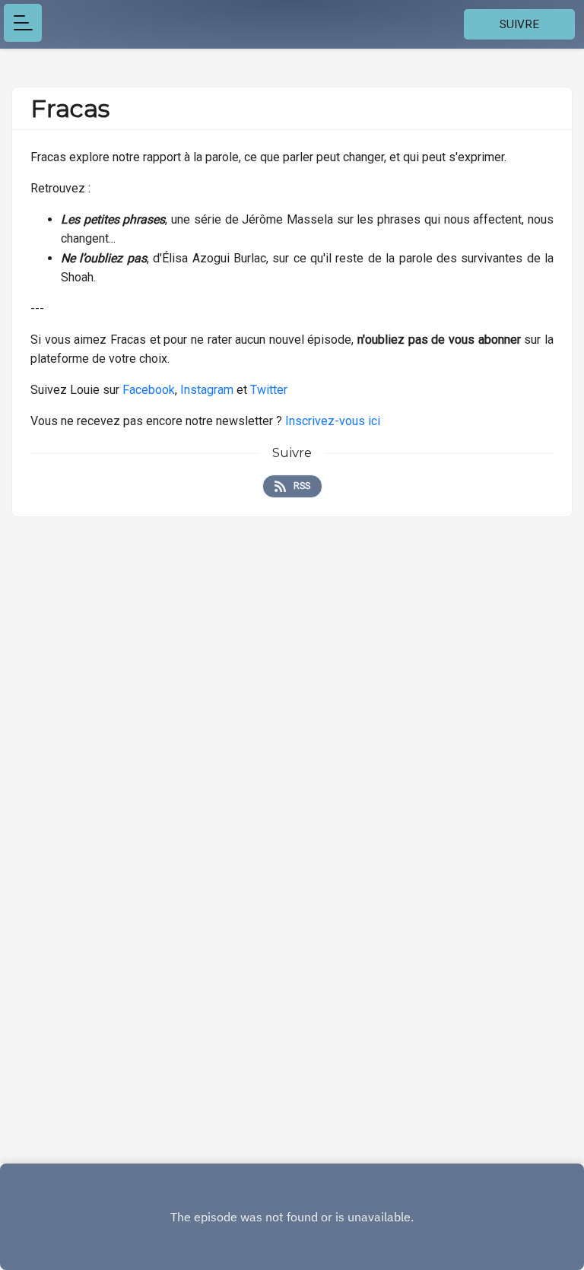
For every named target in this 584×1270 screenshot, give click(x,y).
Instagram (206, 390)
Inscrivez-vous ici (332, 421)
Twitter (268, 390)
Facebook (148, 390)
